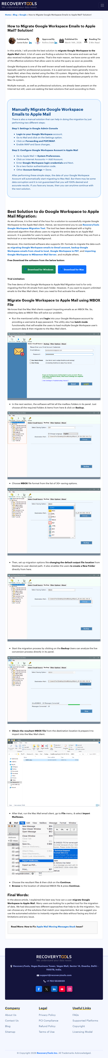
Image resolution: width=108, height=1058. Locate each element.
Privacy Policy (47, 1014)
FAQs (76, 1014)
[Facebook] (39, 989)
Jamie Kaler (22, 42)
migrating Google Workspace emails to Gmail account (40, 247)
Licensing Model (83, 1031)
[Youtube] (62, 989)
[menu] (102, 5)
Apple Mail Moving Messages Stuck (56, 926)
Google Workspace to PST (64, 250)
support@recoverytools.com (56, 975)
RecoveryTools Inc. (47, 1052)
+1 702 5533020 (55, 980)
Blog (8, 1026)
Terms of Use (46, 1031)
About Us (10, 1014)
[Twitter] (46, 989)
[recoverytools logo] (19, 5)
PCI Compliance (48, 1020)
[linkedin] (30, 42)
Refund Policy (47, 1026)
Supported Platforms (85, 1020)
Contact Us (12, 1020)
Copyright (79, 1026)
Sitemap (10, 1031)
